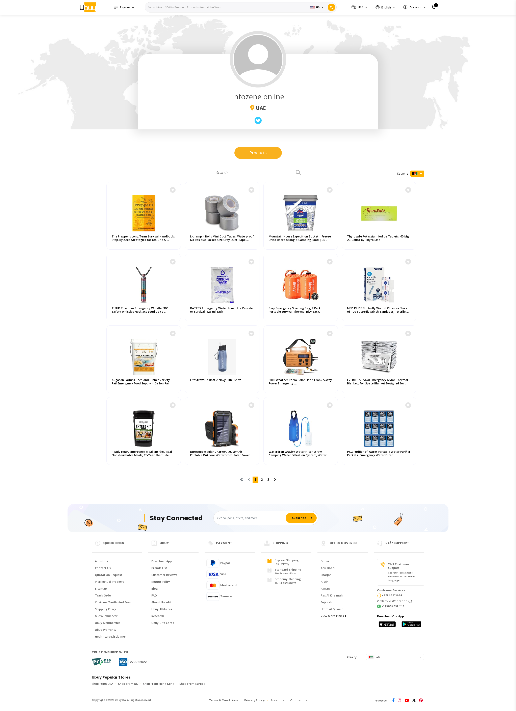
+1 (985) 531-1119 (393, 606)
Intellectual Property (109, 582)
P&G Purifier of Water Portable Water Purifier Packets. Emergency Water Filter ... (378, 453)
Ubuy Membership (108, 623)
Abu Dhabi (328, 568)
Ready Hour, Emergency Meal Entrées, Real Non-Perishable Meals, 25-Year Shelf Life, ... (142, 453)
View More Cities (332, 616)
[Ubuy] (88, 7)
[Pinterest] (420, 700)
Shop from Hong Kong (158, 684)
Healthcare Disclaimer (110, 636)
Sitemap (101, 588)
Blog (154, 588)
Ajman (325, 588)
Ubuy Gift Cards (162, 623)
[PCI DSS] (101, 661)
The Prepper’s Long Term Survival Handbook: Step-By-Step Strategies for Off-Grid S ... (143, 238)
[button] (414, 7)
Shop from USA (102, 684)
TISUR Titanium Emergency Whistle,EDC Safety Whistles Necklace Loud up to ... (140, 309)
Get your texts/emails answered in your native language (401, 576)
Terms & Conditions (223, 700)
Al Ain (325, 582)
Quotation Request (108, 575)
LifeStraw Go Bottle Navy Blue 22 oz (215, 380)
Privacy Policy (254, 700)
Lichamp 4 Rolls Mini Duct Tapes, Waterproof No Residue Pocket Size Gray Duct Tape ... (222, 238)
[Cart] (433, 7)
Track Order (103, 595)
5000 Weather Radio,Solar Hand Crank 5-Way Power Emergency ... (300, 381)
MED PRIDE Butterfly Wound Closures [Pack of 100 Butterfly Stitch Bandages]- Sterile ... (378, 309)
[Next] (275, 480)
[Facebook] (393, 700)
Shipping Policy (105, 609)
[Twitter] (413, 700)
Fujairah (326, 602)
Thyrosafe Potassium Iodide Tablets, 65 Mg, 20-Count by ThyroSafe (378, 238)
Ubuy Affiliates (161, 609)
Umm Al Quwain (332, 609)
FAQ (154, 595)
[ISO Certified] (129, 662)
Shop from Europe (192, 684)
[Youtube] (406, 700)
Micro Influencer (106, 616)
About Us (101, 561)
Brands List (159, 568)
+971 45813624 (392, 595)
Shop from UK (128, 684)
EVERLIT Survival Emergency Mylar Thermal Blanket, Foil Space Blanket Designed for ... (377, 381)
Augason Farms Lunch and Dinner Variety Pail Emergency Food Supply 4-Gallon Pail (141, 381)
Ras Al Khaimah (332, 595)
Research (157, 616)
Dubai (325, 561)
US (318, 7)
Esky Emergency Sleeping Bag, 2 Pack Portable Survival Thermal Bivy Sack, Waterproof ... (295, 311)
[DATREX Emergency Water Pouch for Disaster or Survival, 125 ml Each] (222, 283)
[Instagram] (399, 700)
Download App (161, 561)
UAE (377, 657)
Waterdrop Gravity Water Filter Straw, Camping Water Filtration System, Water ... (299, 453)
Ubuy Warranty (106, 630)
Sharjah (326, 575)
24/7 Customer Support (398, 566)
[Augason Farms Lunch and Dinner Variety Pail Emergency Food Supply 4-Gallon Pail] (144, 355)
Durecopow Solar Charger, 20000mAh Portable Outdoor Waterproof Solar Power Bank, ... (220, 455)
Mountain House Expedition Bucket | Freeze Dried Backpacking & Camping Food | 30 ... (300, 238)
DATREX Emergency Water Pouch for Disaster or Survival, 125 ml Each (222, 309)
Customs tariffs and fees (113, 602)
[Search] (331, 7)
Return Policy (160, 582)
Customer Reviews (164, 575)
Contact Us (103, 568)
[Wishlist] (173, 190)
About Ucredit (161, 602)
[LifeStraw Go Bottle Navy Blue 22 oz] (222, 355)
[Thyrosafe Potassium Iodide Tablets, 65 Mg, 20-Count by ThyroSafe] (379, 211)
